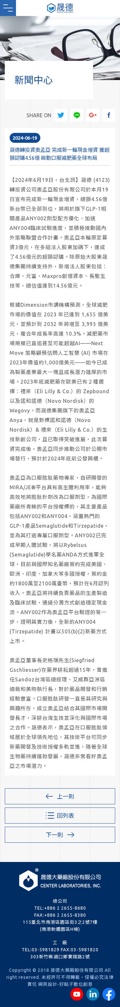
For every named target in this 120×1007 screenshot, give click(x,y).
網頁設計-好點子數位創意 (65, 984)
